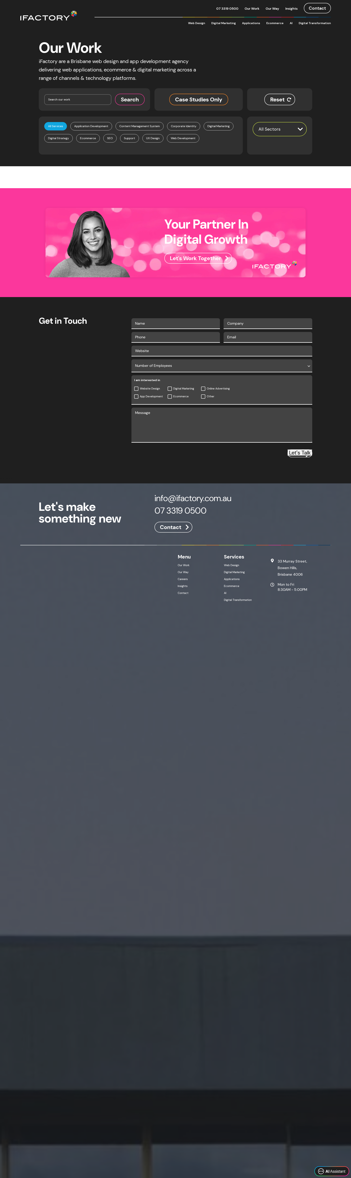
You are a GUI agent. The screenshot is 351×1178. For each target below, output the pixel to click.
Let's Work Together (195, 258)
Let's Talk (300, 452)
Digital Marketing (223, 23)
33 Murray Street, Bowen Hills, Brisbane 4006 (292, 568)
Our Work (252, 8)
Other (210, 396)
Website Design (150, 388)
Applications (251, 23)
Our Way (272, 8)
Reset (277, 99)
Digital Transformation (315, 23)
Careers (183, 579)
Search (130, 99)
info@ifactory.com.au (192, 499)
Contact (317, 8)
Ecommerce (275, 23)
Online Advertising (218, 388)
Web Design (196, 23)
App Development (151, 396)
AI (291, 23)
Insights (291, 8)
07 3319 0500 (227, 8)
